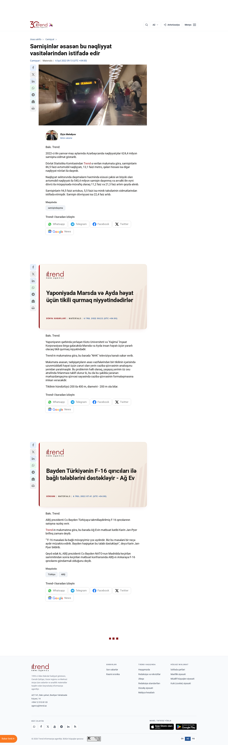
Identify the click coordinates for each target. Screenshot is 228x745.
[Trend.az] (41, 24)
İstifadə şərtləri (178, 669)
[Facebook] (41, 727)
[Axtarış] (146, 25)
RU (193, 739)
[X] (48, 727)
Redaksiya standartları (149, 683)
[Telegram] (61, 727)
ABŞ (63, 574)
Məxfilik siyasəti (178, 674)
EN (182, 739)
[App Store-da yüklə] (162, 727)
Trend (87, 163)
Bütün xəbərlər (66, 138)
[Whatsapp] (34, 727)
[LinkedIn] (68, 727)
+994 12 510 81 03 (39, 702)
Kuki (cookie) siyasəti (181, 683)
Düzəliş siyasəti (145, 688)
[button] (33, 68)
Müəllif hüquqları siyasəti (182, 678)
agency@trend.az (39, 706)
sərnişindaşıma (55, 208)
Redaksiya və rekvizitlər (149, 674)
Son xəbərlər (112, 669)
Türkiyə (51, 574)
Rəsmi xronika (113, 674)
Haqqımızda (144, 669)
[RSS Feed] (75, 727)
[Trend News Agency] (40, 667)
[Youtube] (55, 727)
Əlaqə (141, 678)
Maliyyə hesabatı (146, 692)
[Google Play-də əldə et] (186, 727)
